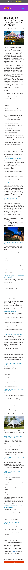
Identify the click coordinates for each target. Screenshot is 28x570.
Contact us (14, 551)
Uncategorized (20, 28)
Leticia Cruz (7, 28)
